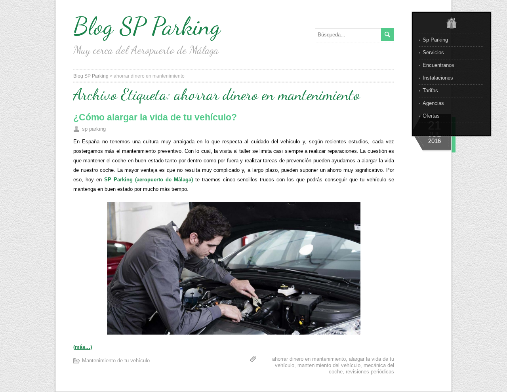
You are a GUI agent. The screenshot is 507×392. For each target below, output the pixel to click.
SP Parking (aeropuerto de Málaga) (148, 180)
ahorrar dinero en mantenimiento (309, 359)
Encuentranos (438, 65)
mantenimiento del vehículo (328, 365)
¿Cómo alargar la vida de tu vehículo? (155, 117)
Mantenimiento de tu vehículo (116, 360)
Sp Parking (435, 40)
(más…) (82, 347)
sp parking (94, 129)
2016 (434, 140)
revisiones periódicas (370, 372)
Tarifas (430, 90)
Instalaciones (438, 78)
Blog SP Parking (147, 26)
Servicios (433, 52)
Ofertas (431, 116)
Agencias (433, 103)
